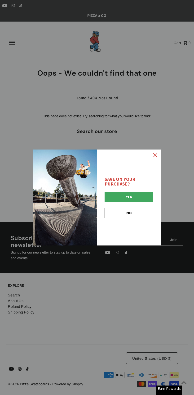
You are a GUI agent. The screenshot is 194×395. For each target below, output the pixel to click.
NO (129, 213)
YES (129, 197)
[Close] (155, 155)
